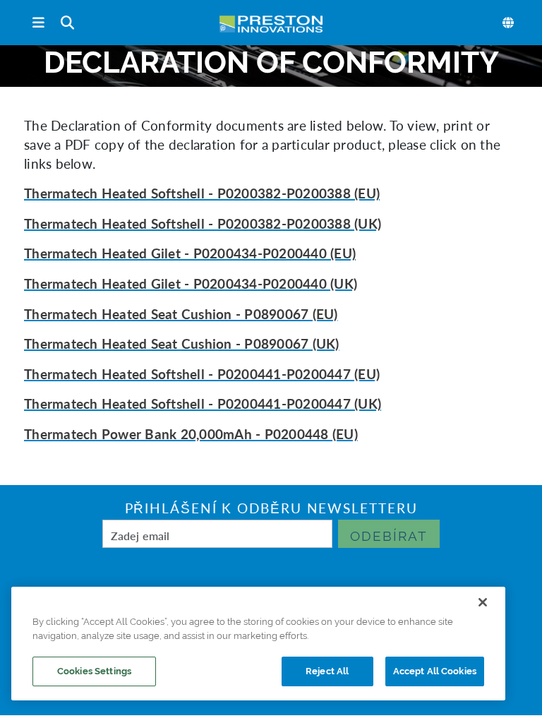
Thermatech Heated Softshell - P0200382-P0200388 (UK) (202, 223)
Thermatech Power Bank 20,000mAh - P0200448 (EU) (191, 433)
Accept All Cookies (434, 671)
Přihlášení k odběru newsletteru (271, 508)
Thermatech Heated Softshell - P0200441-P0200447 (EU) (202, 373)
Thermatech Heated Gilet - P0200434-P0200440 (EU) (190, 253)
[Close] (482, 602)
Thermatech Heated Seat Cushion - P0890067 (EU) (181, 313)
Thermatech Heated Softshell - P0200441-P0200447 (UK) (202, 403)
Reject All (327, 671)
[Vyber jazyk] (508, 22)
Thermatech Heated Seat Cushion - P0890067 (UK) (181, 343)
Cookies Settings (94, 671)
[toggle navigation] (38, 22)
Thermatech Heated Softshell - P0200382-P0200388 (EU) (202, 193)
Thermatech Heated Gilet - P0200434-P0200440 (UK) (190, 283)
